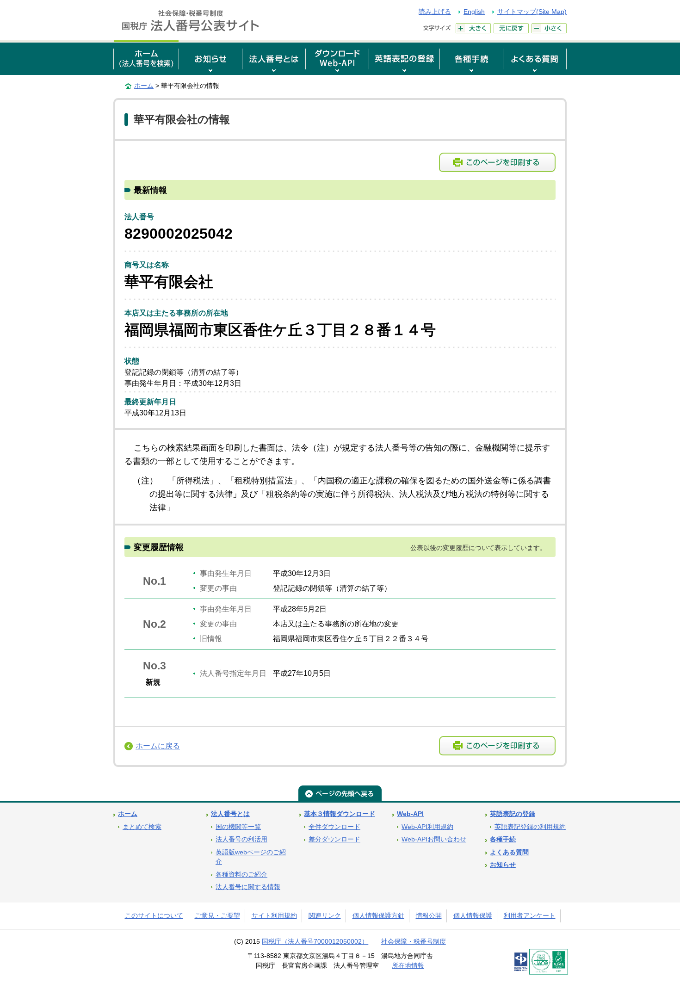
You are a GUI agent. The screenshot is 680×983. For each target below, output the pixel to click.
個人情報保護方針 (378, 915)
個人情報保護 (472, 915)
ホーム (144, 85)
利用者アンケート (530, 915)
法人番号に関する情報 (248, 887)
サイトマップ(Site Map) (532, 11)
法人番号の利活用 (241, 839)
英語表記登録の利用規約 (530, 826)
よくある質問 (509, 852)
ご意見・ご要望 (217, 915)
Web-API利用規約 (427, 826)
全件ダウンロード (334, 826)
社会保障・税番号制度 (413, 941)
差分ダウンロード (334, 839)
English (474, 11)
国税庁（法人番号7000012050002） (315, 941)
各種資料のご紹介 (241, 874)
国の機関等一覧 (238, 826)
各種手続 (503, 839)
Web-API (410, 813)
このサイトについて (154, 915)
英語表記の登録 (512, 813)
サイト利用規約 (274, 915)
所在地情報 (408, 965)
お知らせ (503, 864)
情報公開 (429, 915)
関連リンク (325, 915)
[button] (210, 57)
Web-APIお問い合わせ (434, 839)
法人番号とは (230, 813)
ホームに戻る (158, 746)
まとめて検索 (142, 826)
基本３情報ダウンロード (339, 813)
